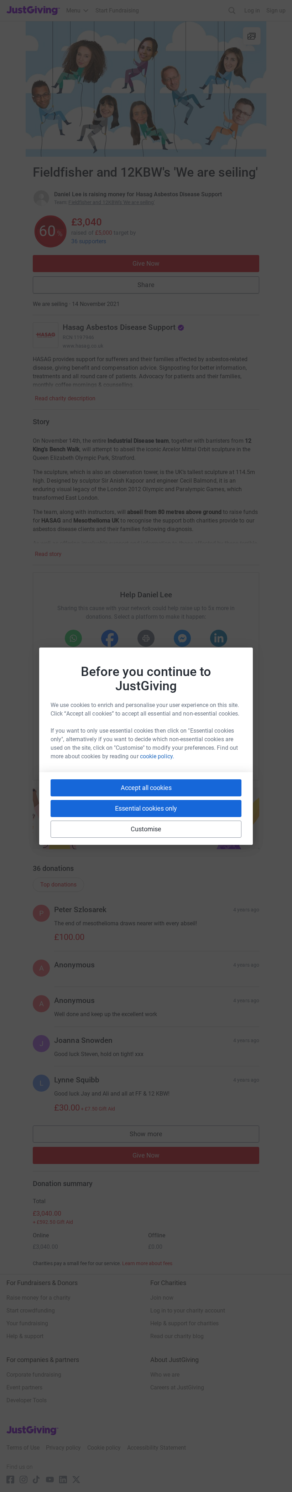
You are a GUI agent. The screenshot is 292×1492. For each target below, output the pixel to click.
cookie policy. (157, 756)
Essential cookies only (146, 808)
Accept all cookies (146, 787)
